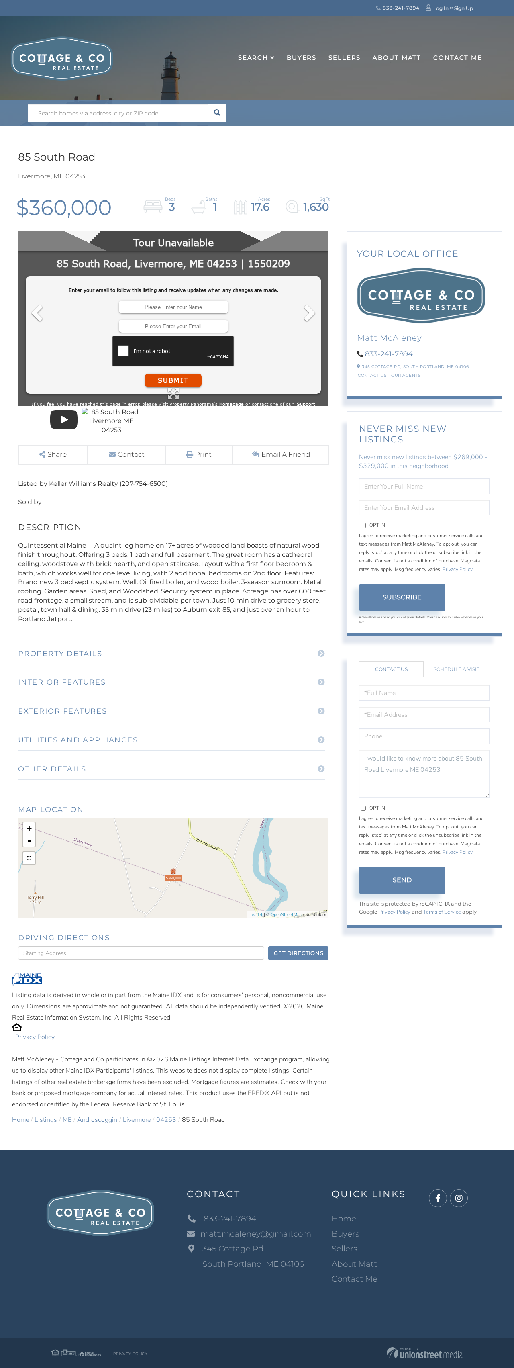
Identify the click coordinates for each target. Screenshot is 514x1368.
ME (67, 1119)
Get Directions (298, 953)
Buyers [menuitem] (301, 57)
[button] (217, 113)
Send (402, 880)
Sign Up (463, 8)
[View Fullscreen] (29, 858)
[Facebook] (438, 1199)
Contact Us (372, 375)
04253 (166, 1119)
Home (20, 1119)
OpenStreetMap (286, 915)
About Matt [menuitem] (397, 57)
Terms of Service (442, 912)
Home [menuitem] (344, 1218)
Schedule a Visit (456, 669)
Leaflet (256, 915)
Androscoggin (97, 1119)
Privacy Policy (35, 1037)
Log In (441, 8)
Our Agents (405, 375)
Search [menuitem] (253, 57)
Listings (46, 1119)
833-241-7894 (400, 8)
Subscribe (402, 597)
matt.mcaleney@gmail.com (255, 1234)
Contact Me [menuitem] (457, 57)
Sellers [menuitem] (344, 57)
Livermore (137, 1119)
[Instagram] (458, 1199)
